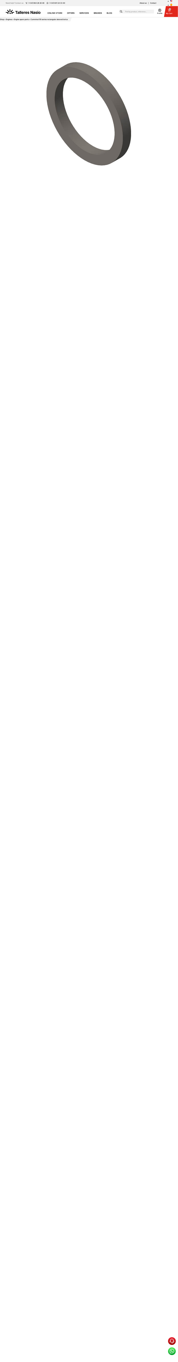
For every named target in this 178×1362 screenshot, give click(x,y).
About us (143, 3)
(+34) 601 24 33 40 (57, 3)
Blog (109, 13)
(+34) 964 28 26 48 (36, 3)
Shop (2, 19)
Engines (9, 19)
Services (84, 13)
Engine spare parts (21, 19)
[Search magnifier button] (121, 11)
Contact (153, 3)
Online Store (54, 13)
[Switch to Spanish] (171, 5)
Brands (98, 13)
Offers (71, 13)
